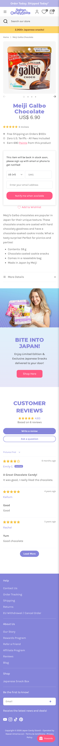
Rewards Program (14, 638)
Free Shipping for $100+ (30, 29)
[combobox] (25, 21)
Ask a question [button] (29, 438)
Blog (6, 662)
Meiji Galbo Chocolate (23, 37)
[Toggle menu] (4, 11)
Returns (8, 607)
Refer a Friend (12, 644)
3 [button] (31, 96)
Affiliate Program (14, 650)
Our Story (9, 631)
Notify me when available (29, 195)
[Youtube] (5, 719)
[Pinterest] (21, 719)
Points (23, 143)
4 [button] (35, 96)
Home (6, 37)
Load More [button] (29, 553)
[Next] (54, 96)
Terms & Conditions (35, 734)
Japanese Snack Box (16, 681)
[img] (11, 461)
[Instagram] (10, 719)
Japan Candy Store (30, 730)
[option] (29, 29)
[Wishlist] (44, 12)
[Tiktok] (16, 719)
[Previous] (4, 96)
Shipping (9, 600)
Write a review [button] (29, 431)
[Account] (37, 11)
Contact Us (10, 588)
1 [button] (24, 97)
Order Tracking (12, 594)
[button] (10, 126)
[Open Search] (5, 21)
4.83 (37, 418)
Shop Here (29, 373)
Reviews (8, 656)
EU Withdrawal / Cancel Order (22, 613)
